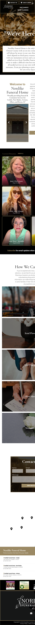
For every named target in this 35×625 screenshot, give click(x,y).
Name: (14, 468)
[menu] (32, 3)
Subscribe (11, 251)
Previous (9, 123)
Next (26, 123)
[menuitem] (24, 7)
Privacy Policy (23, 623)
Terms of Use (31, 623)
